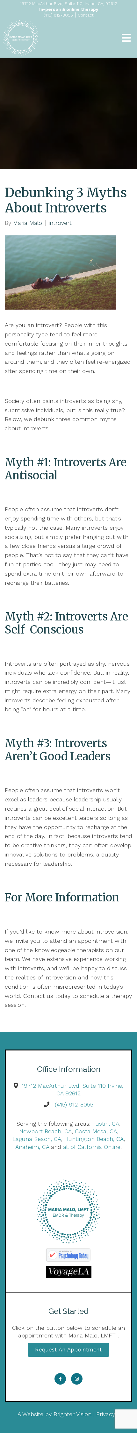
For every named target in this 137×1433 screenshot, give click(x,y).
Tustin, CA (105, 1123)
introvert (60, 223)
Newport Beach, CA (45, 1131)
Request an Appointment (68, 1350)
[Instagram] (77, 1379)
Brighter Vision (72, 1414)
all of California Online (91, 1146)
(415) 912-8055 (74, 1104)
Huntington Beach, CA (94, 1139)
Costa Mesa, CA (96, 1131)
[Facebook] (60, 1379)
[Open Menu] (126, 38)
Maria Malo (27, 223)
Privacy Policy (114, 1414)
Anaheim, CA (32, 1146)
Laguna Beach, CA (36, 1139)
